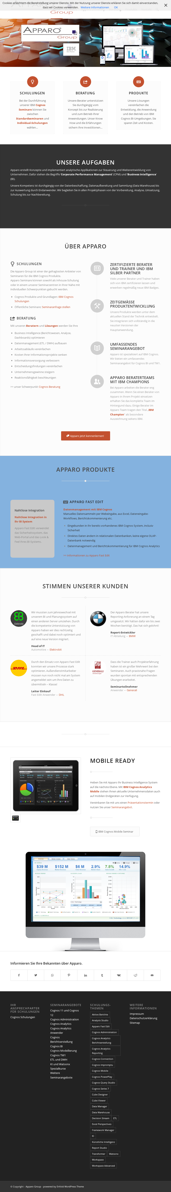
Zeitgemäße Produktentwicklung (132, 304)
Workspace (98, 1159)
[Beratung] (85, 81)
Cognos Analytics (60, 1024)
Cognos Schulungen (22, 1017)
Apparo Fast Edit (86, 502)
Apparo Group (33, 1186)
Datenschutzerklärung (143, 1018)
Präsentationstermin (141, 802)
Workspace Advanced (103, 1165)
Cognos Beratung (49, 387)
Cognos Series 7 (100, 1088)
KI (93, 1135)
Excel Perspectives (101, 1124)
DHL (61, 695)
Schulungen (32, 93)
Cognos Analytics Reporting (101, 1051)
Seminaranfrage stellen (56, 307)
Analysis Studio (100, 1020)
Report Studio (99, 1147)
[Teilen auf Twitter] (36, 975)
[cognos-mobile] (45, 785)
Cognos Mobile (100, 1070)
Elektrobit (56, 649)
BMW (132, 636)
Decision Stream (100, 1118)
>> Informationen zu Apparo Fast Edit (86, 555)
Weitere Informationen (95, 7)
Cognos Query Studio (103, 1082)
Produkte (138, 93)
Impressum (137, 1014)
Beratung (85, 93)
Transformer (98, 1153)
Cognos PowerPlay (102, 1076)
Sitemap (135, 1023)
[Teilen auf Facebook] (19, 975)
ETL (115, 1118)
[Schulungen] (32, 81)
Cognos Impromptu (102, 1064)
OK (116, 7)
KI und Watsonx (60, 1064)
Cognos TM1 (58, 1055)
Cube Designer (100, 1094)
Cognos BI (56, 1046)
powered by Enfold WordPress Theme (63, 1186)
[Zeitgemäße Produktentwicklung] (97, 306)
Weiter (167, 899)
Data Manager (99, 1106)
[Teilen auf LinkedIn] (85, 975)
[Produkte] (138, 81)
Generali (132, 690)
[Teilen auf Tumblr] (102, 975)
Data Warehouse (101, 1112)
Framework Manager (103, 1130)
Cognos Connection (102, 1058)
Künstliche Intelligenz (103, 1141)
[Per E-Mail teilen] (152, 975)
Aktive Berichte (100, 1014)
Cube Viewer (99, 1100)
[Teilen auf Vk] (119, 975)
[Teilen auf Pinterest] (69, 975)
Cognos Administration (64, 1019)
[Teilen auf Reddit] (135, 975)
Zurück (3, 899)
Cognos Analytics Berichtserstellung (101, 1040)
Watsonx (113, 1153)
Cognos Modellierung (63, 1050)
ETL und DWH (58, 1059)
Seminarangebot (121, 807)
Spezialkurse (58, 1068)
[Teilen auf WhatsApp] (52, 975)
